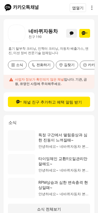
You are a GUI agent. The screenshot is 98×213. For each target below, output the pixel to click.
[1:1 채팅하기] (71, 33)
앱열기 (78, 7)
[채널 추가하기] (84, 33)
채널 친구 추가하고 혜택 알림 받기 (52, 102)
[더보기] (90, 7)
